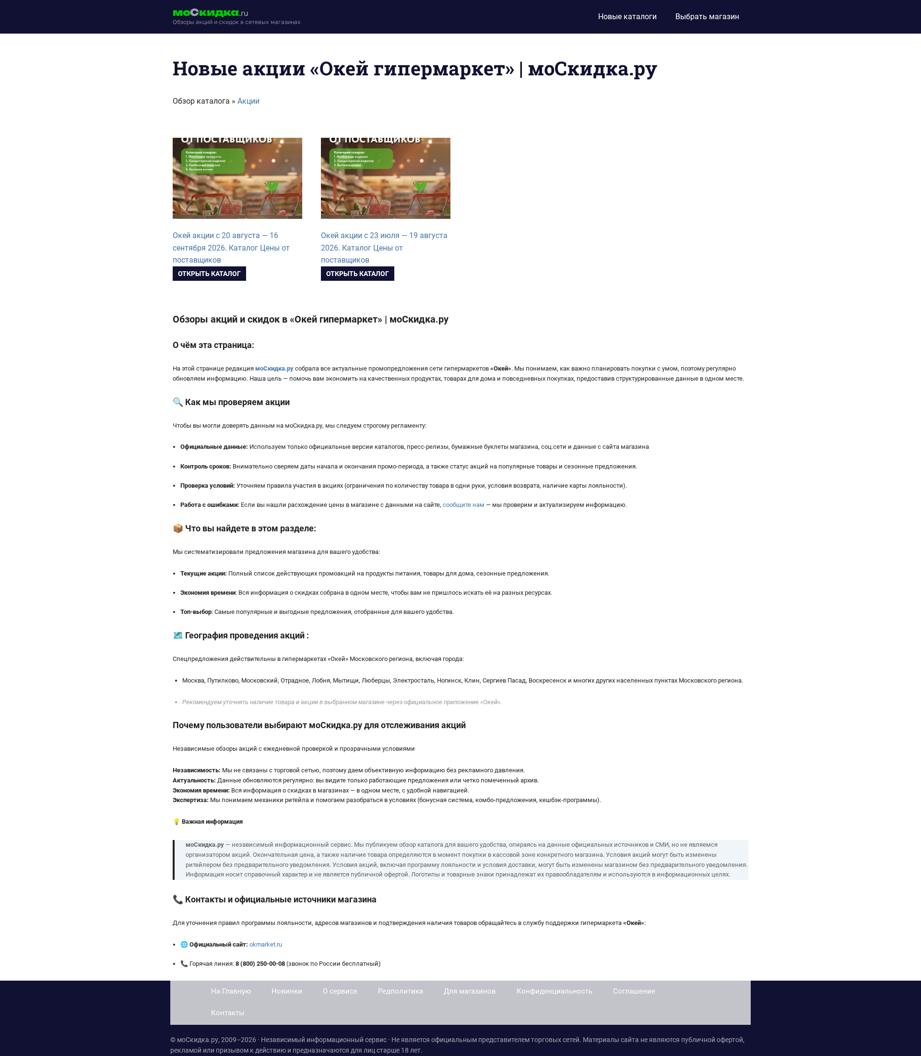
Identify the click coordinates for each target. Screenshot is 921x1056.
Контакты (228, 1012)
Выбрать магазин (707, 16)
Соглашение (634, 991)
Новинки (287, 991)
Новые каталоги (627, 16)
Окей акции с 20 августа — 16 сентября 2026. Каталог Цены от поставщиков (231, 248)
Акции (248, 101)
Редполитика (400, 991)
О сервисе (340, 991)
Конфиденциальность (554, 991)
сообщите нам (463, 504)
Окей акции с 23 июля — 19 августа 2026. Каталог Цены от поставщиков (384, 248)
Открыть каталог (209, 273)
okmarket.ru (265, 944)
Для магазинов (470, 991)
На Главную (231, 991)
